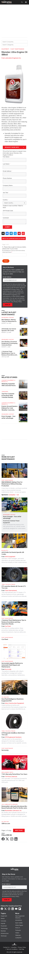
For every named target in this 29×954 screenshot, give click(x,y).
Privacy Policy (18, 301)
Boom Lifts (5, 550)
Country (5, 199)
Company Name (8, 185)
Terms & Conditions (12, 949)
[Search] (21, 2)
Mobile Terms (6, 301)
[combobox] (14, 41)
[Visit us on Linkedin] (15, 839)
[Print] (3, 233)
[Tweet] (15, 233)
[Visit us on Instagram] (11, 839)
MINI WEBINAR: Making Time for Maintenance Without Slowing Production (12, 484)
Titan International (11, 590)
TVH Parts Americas (11, 776)
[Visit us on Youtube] (16, 909)
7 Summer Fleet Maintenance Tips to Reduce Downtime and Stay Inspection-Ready (9, 353)
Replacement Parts (7, 772)
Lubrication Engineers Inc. (13, 58)
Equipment (5, 49)
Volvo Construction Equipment (14, 703)
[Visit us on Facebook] (3, 839)
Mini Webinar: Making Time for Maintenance (9, 320)
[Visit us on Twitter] (7, 839)
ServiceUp (8, 669)
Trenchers (5, 391)
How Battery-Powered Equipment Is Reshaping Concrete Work (9, 343)
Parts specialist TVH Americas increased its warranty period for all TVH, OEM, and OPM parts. (14, 780)
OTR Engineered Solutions (13, 737)
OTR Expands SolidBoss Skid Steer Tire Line (13, 734)
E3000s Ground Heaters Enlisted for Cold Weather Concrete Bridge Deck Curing (10, 408)
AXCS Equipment (10, 556)
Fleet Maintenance (17, 49)
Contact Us (6, 947)
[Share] (7, 233)
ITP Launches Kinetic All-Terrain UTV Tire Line (14, 587)
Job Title (6, 192)
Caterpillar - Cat (14, 495)
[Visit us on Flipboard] (20, 909)
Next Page (19, 830)
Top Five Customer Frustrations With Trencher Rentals (8, 395)
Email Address (7, 171)
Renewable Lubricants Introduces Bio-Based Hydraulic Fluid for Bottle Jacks (14, 807)
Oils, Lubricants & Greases (10, 804)
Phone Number (7, 178)
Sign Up (7, 304)
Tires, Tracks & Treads (8, 584)
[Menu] (25, 2)
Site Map (21, 949)
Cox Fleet (8, 626)
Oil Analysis (5, 697)
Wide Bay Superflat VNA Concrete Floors (9, 384)
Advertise (13, 947)
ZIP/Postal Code (8, 210)
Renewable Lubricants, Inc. (13, 810)
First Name (6, 156)
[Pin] (19, 233)
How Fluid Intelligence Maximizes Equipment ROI (13, 700)
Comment (6, 217)
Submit (7, 227)
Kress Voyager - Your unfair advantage (8, 417)
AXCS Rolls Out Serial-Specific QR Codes (9, 329)
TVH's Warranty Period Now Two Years (14, 774)
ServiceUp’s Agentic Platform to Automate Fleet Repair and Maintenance (12, 665)
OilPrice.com (6, 823)
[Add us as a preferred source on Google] (23, 233)
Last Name (6, 164)
